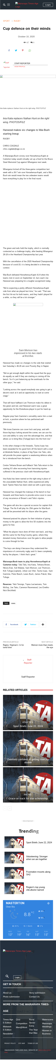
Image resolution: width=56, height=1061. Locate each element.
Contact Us (34, 996)
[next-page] (9, 808)
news (13, 603)
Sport (6, 21)
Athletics (27, 722)
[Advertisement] (28, 213)
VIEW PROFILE (19, 66)
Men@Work (21, 1027)
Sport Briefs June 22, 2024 (28, 726)
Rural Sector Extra (32, 1022)
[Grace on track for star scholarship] (28, 785)
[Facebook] (9, 50)
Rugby (17, 21)
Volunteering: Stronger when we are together (37, 857)
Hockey (28, 756)
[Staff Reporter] (8, 64)
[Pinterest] (23, 50)
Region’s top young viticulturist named (35, 888)
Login (48, 5)
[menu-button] (8, 5)
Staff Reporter (22, 63)
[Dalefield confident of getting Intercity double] (28, 748)
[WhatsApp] (30, 50)
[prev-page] (5, 808)
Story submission (37, 993)
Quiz (18, 1019)
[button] (4, 4)
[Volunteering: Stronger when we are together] (14, 857)
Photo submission (11, 996)
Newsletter (8, 1033)
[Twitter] (16, 50)
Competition (21, 1023)
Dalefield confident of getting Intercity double (28, 761)
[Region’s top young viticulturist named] (14, 888)
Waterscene (47, 1019)
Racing (27, 795)
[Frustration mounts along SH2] (14, 873)
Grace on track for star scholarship (28, 798)
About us (7, 993)
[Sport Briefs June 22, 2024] (28, 712)
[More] (43, 624)
